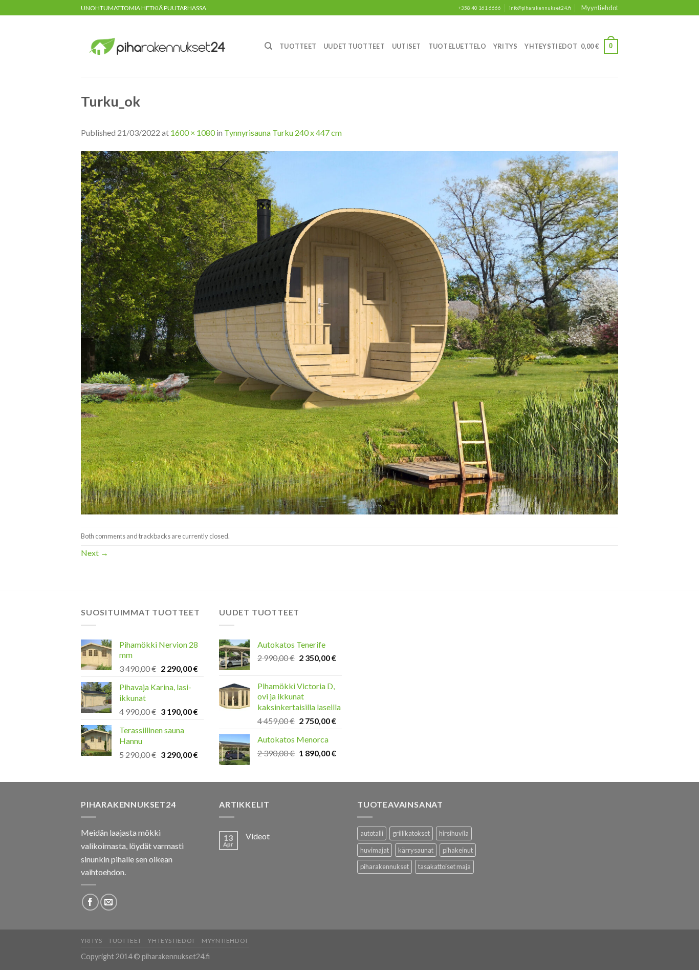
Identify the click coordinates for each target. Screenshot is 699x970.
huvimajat (374, 850)
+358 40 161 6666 (479, 8)
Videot (258, 836)
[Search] (268, 46)
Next (94, 553)
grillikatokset (411, 833)
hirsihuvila (454, 833)
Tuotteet (297, 46)
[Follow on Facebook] (90, 902)
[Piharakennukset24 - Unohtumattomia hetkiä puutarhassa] (163, 46)
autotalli (371, 833)
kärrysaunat (415, 850)
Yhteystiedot (551, 46)
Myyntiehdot (599, 8)
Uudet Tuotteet (354, 46)
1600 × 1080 (192, 132)
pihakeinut (458, 850)
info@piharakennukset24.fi (540, 8)
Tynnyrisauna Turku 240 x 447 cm (283, 132)
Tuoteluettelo (457, 46)
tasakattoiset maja (444, 866)
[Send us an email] (108, 902)
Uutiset (406, 46)
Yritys (505, 46)
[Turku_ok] (349, 332)
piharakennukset (384, 866)
